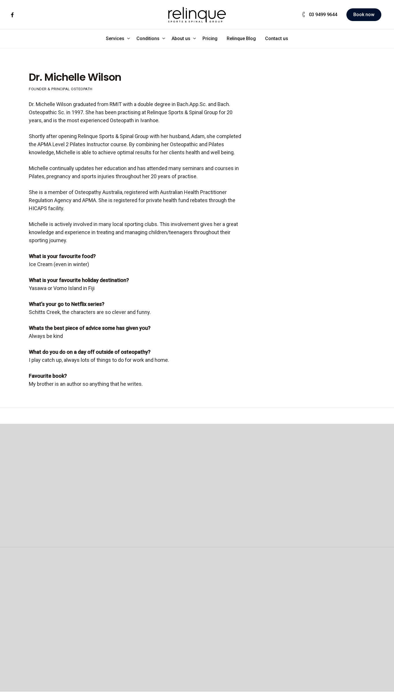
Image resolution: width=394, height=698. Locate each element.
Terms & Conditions (275, 694)
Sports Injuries (320, 658)
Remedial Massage (195, 601)
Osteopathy (59, 585)
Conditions (319, 585)
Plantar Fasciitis (322, 650)
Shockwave (251, 601)
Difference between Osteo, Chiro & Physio (65, 642)
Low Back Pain (320, 601)
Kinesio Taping (255, 634)
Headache (315, 625)
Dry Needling (252, 609)
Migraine (313, 617)
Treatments (186, 617)
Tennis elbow (319, 634)
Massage (186, 585)
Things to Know (125, 650)
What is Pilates (124, 642)
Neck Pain (315, 609)
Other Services (258, 585)
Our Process (56, 625)
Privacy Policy (328, 694)
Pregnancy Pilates (128, 625)
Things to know (60, 658)
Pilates (117, 585)
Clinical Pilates (124, 601)
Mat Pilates (120, 617)
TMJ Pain (314, 642)
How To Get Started (130, 634)
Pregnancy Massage (196, 609)
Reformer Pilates (127, 609)
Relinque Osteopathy (66, 601)
